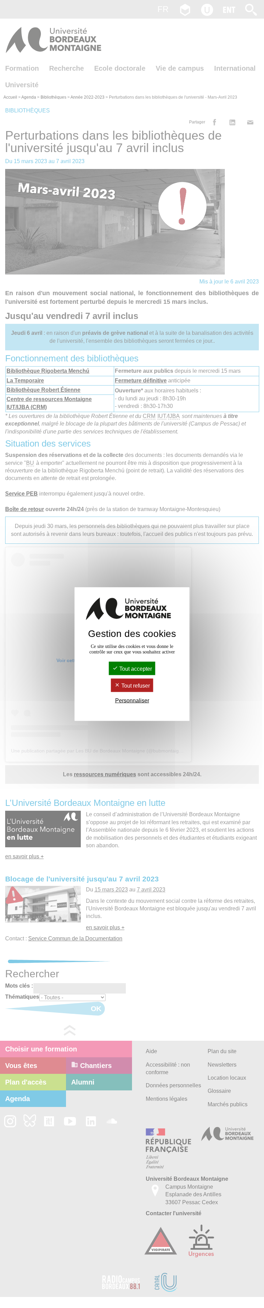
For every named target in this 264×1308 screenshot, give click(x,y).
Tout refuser (135, 686)
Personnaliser (132, 700)
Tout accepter (135, 668)
